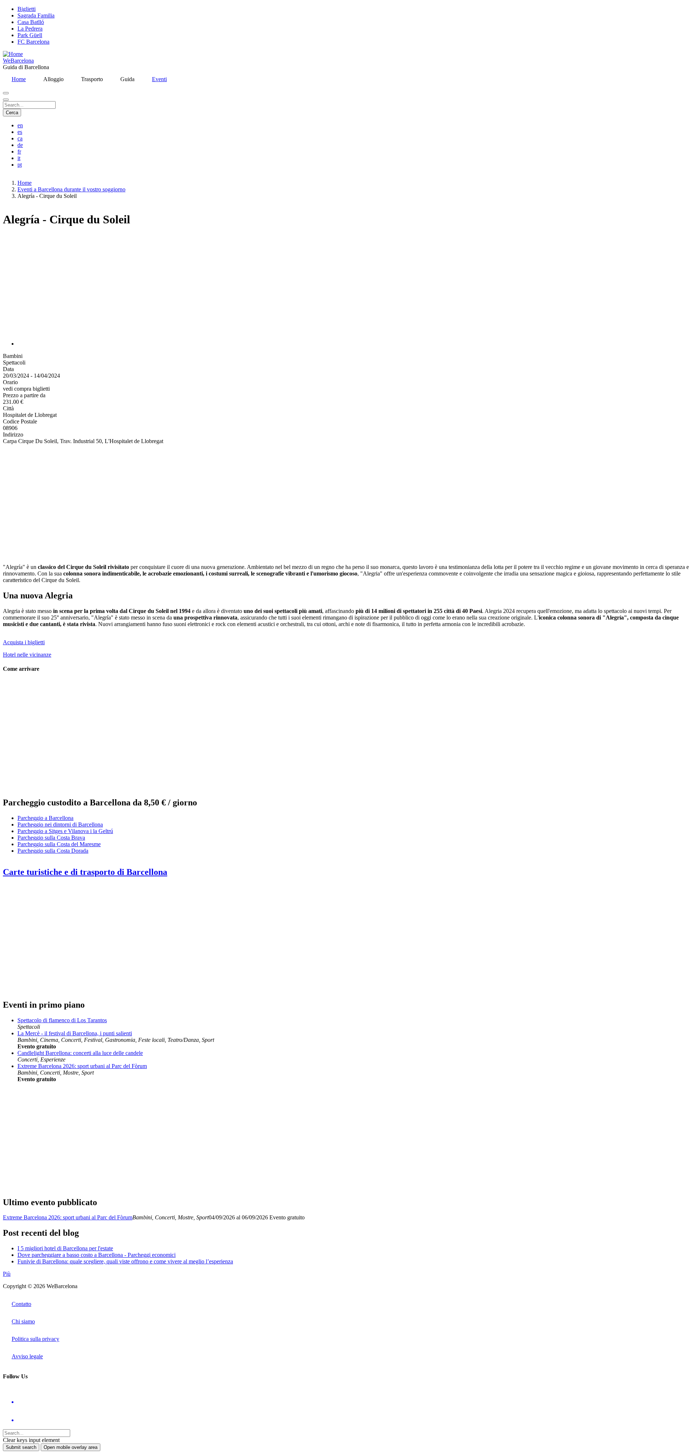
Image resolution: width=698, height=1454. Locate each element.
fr (19, 151)
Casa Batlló (30, 22)
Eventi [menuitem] (159, 79)
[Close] (6, 100)
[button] (90, 343)
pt (19, 165)
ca (20, 138)
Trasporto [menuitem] (92, 79)
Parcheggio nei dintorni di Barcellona (60, 824)
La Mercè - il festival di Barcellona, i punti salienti (74, 1033)
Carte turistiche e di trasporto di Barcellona (85, 872)
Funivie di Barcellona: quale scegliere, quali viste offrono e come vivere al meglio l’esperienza (125, 1261)
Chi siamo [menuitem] (23, 1321)
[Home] (13, 54)
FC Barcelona (33, 42)
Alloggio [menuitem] (53, 79)
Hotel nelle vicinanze (27, 655)
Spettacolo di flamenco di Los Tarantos (62, 1020)
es (19, 132)
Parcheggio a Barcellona (45, 818)
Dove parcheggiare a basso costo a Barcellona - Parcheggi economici (96, 1255)
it (18, 158)
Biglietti (26, 9)
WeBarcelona (18, 60)
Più (7, 1274)
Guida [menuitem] (127, 79)
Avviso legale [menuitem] (27, 1356)
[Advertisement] (221, 501)
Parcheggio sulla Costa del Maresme (59, 844)
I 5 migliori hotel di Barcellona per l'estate (65, 1248)
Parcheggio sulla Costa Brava (51, 837)
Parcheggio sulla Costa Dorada (52, 851)
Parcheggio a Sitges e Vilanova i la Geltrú (65, 831)
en (20, 125)
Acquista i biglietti (24, 642)
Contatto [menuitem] (21, 1304)
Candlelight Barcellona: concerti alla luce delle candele (80, 1053)
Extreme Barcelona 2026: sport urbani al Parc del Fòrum (82, 1066)
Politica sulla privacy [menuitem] (35, 1339)
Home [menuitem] (19, 79)
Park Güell (29, 35)
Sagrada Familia (36, 15)
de (20, 145)
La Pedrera (30, 28)
